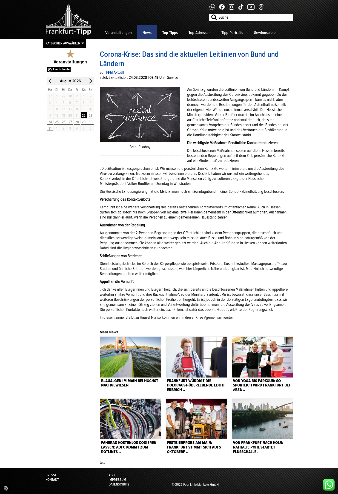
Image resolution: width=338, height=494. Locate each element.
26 (63, 122)
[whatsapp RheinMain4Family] (329, 485)
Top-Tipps (170, 32)
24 (50, 122)
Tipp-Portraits (232, 32)
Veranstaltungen (118, 32)
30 (90, 122)
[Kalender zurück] (50, 81)
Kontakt (52, 479)
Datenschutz (119, 484)
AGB (112, 475)
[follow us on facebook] (213, 8)
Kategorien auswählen (63, 43)
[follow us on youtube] (252, 8)
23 (90, 115)
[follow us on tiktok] (242, 8)
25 (57, 122)
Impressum (117, 479)
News (147, 32)
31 (50, 128)
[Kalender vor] (90, 81)
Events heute (61, 69)
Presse (51, 475)
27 (70, 122)
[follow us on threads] (263, 8)
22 (84, 115)
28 (77, 122)
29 (84, 122)
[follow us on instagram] (233, 8)
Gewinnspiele (265, 32)
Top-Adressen (200, 32)
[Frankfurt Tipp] (68, 35)
